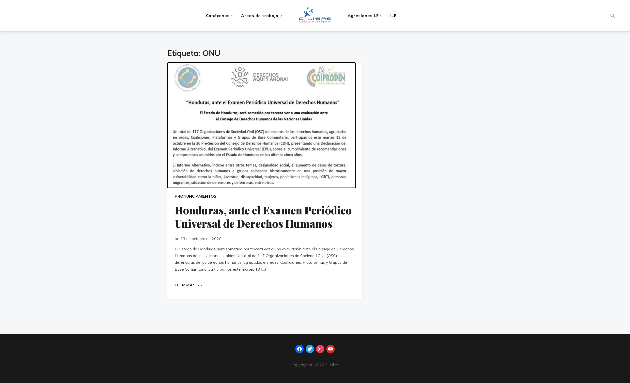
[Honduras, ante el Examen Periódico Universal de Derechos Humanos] (264, 125)
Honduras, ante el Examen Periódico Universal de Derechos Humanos (263, 217)
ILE (393, 15)
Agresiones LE (363, 15)
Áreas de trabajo (259, 15)
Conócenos (218, 15)
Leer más (185, 284)
